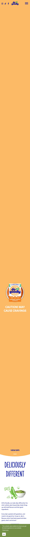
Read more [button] (5, 530)
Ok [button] (4, 534)
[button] (13, 454)
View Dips (15, 450)
